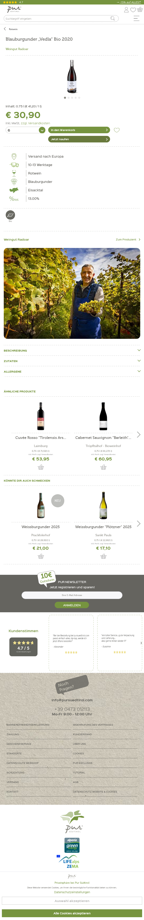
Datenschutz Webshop (23, 762)
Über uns (79, 743)
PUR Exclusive (83, 762)
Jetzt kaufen (60, 139)
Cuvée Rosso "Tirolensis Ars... (40, 438)
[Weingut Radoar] (72, 293)
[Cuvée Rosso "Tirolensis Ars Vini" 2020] (40, 416)
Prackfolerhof (40, 535)
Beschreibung (15, 350)
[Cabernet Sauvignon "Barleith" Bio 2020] (103, 416)
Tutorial (79, 772)
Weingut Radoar (17, 49)
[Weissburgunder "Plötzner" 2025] (103, 505)
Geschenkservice (19, 743)
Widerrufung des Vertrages (93, 724)
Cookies (78, 753)
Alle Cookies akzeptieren (72, 913)
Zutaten (10, 361)
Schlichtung (15, 772)
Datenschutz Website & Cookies (95, 791)
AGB (75, 782)
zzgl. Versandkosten (35, 123)
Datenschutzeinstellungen (72, 892)
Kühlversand (82, 734)
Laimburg (41, 446)
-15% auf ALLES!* (130, 2)
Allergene (12, 371)
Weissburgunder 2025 (41, 527)
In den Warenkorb (63, 130)
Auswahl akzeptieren (72, 901)
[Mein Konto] (126, 9)
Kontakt (12, 791)
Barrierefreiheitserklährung (28, 724)
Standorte (14, 753)
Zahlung (13, 734)
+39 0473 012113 (72, 709)
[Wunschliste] (134, 9)
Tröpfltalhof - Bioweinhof (103, 446)
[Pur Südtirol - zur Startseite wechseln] (14, 9)
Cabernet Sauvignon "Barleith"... (103, 438)
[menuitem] (137, 19)
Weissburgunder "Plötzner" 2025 (103, 527)
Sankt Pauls (103, 535)
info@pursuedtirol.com (72, 699)
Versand (13, 782)
